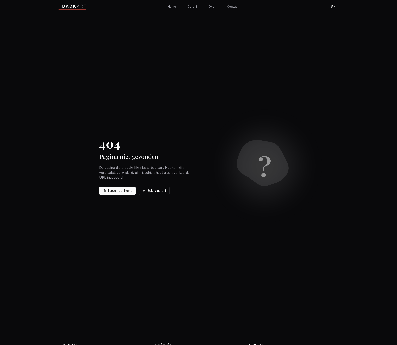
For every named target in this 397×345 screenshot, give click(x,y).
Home (172, 6)
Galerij (192, 6)
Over (212, 6)
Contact (232, 6)
